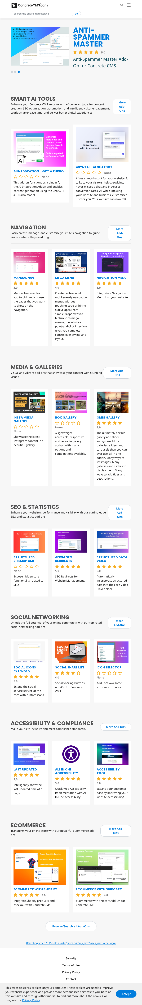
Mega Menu (64, 278)
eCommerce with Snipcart (99, 889)
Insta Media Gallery (23, 419)
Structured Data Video (112, 559)
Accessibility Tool (108, 771)
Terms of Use (71, 965)
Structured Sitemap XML (24, 559)
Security (71, 958)
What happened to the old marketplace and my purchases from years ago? (71, 943)
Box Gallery (66, 417)
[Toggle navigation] (129, 5)
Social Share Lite (70, 667)
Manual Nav (24, 278)
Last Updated (25, 769)
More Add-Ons (122, 106)
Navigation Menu (112, 278)
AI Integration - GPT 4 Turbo (39, 171)
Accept (126, 994)
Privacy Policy (71, 972)
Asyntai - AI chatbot (94, 167)
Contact (71, 979)
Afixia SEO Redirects (63, 559)
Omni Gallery (108, 417)
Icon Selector (109, 667)
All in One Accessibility (66, 771)
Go (76, 13)
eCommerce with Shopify (35, 889)
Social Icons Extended (25, 669)
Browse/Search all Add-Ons (71, 926)
